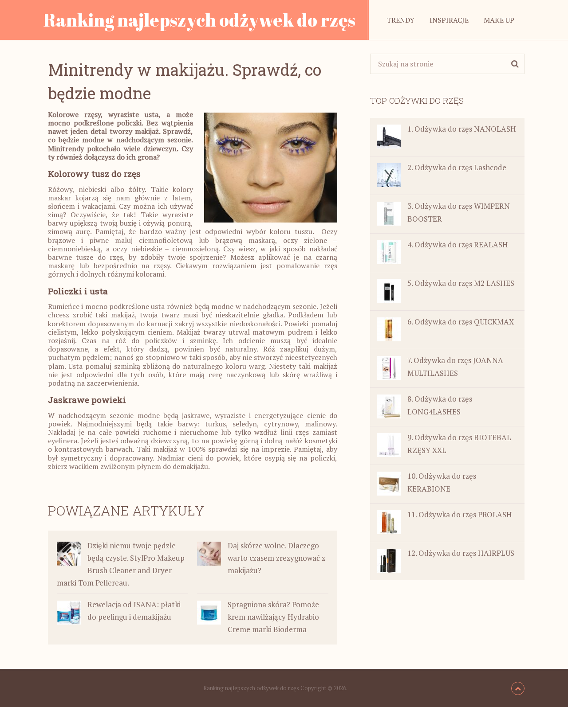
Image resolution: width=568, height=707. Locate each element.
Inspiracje (449, 20)
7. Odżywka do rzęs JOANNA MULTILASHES (455, 366)
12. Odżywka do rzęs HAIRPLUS (460, 553)
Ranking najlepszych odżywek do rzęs (199, 20)
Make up (499, 20)
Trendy (400, 20)
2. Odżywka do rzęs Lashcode (456, 167)
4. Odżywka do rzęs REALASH (457, 244)
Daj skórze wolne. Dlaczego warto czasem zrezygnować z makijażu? (276, 557)
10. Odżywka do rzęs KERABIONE (441, 482)
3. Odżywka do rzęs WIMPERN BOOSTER (458, 212)
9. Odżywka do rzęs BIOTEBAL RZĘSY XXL (459, 443)
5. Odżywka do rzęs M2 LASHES (460, 283)
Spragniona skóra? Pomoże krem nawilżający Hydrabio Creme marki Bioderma (273, 616)
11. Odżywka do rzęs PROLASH (459, 514)
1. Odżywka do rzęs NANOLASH (461, 129)
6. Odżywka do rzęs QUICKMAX (460, 321)
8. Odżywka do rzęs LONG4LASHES (439, 405)
